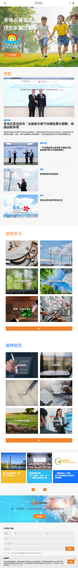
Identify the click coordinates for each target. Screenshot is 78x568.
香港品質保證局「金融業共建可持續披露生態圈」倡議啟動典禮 (39, 125)
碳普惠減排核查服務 (49, 174)
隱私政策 (23, 553)
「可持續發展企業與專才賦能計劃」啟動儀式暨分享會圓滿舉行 (56, 149)
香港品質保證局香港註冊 (51, 200)
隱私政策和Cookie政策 (15, 565)
